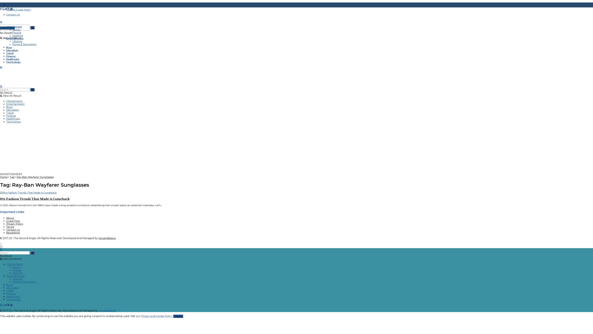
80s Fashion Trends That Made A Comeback (35, 199)
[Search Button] (32, 27)
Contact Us (13, 229)
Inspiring (17, 35)
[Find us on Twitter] (7, 9)
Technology (13, 62)
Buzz (9, 47)
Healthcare (12, 59)
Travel (10, 53)
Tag (12, 177)
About (10, 218)
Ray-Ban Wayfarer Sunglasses (35, 177)
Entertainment (14, 38)
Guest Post (13, 221)
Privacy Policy (14, 224)
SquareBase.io (107, 238)
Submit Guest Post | (18, 9)
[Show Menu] (1, 67)
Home (4, 177)
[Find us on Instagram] (3, 9)
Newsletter (13, 232)
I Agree (178, 316)
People (16, 32)
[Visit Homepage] (23, 25)
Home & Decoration (24, 44)
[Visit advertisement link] (92, 171)
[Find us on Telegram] (11, 9)
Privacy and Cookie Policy (156, 316)
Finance (11, 56)
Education (12, 50)
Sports (16, 29)
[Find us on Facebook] (1, 9)
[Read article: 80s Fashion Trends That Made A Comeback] (296, 192)
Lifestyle (17, 41)
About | (11, 4)
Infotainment (14, 26)
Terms (10, 226)
